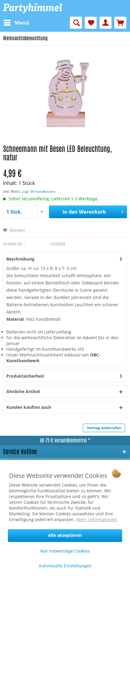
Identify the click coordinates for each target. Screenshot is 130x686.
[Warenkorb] (120, 23)
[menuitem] (16, 23)
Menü (22, 22)
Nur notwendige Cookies (65, 551)
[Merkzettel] (91, 23)
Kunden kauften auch (28, 407)
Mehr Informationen (96, 519)
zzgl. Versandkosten (38, 191)
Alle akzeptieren (65, 535)
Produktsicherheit (25, 376)
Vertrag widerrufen (104, 427)
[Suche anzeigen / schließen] (76, 23)
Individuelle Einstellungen (65, 566)
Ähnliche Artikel (23, 391)
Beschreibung (20, 259)
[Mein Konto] (105, 23)
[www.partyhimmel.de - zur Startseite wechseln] (32, 8)
